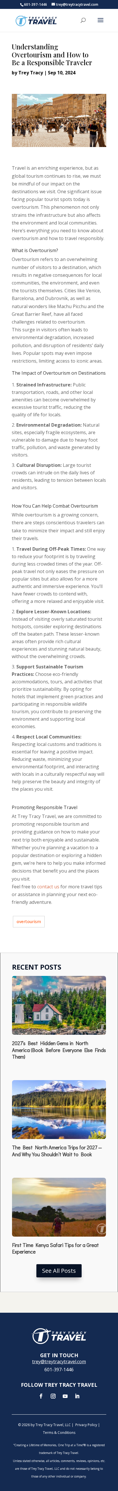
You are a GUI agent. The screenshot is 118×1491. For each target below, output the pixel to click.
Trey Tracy (30, 72)
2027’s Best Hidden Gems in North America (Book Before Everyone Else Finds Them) (59, 1050)
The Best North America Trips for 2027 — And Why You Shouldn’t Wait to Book (57, 1150)
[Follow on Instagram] (53, 1396)
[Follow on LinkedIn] (77, 1396)
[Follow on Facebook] (41, 1396)
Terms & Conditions (59, 1432)
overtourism (29, 921)
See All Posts (59, 1271)
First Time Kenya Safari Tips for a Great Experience (55, 1248)
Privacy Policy (86, 1424)
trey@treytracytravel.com (59, 1361)
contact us (48, 886)
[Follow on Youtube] (65, 1396)
